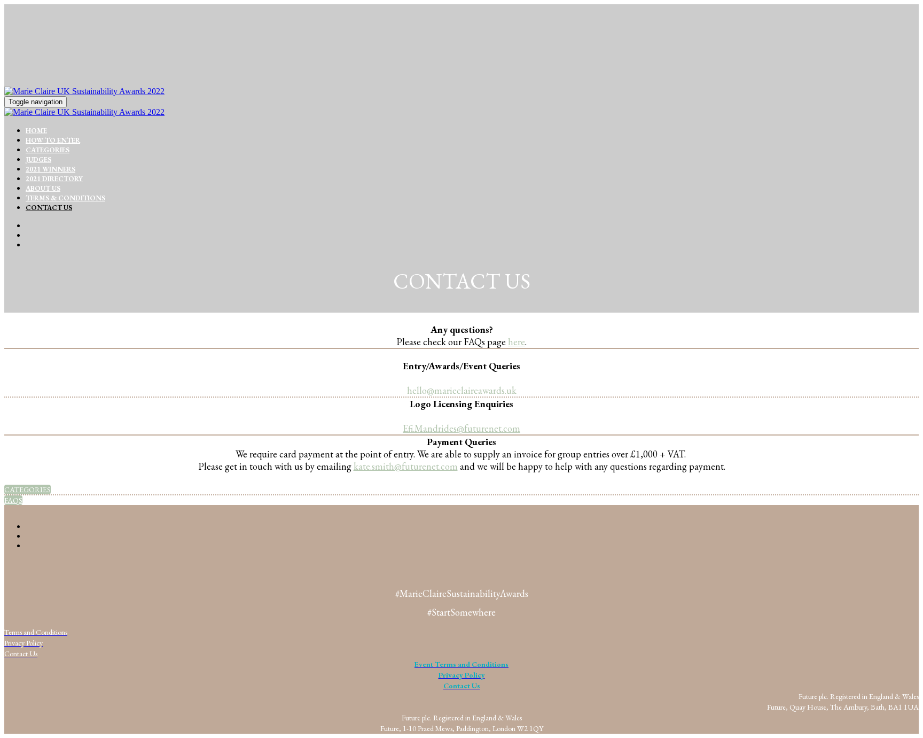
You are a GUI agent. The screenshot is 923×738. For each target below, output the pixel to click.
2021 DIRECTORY (54, 178)
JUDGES (38, 159)
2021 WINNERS (50, 169)
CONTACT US (49, 207)
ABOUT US (43, 188)
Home (36, 130)
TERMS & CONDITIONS (65, 198)
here (516, 342)
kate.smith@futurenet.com (406, 466)
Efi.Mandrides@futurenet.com (461, 428)
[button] (27, 489)
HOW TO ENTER (53, 140)
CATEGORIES (47, 149)
